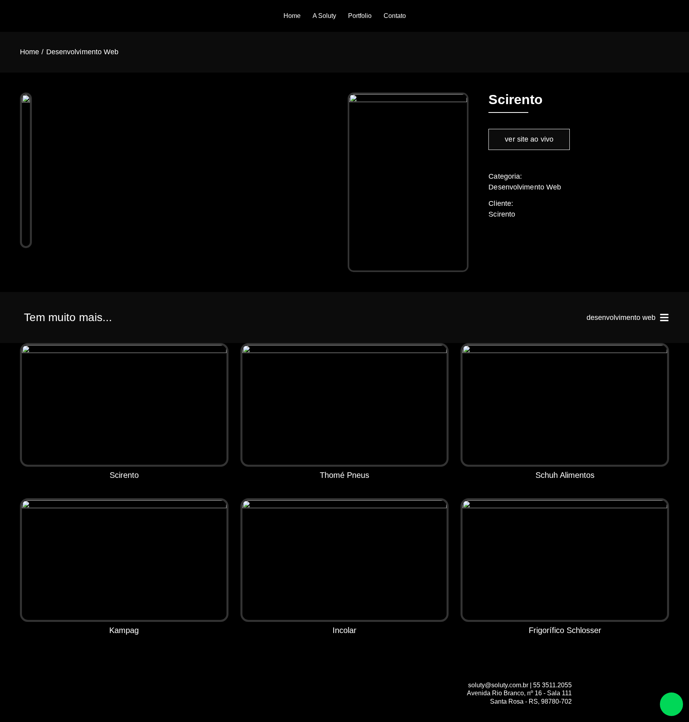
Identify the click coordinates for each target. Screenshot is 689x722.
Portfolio (360, 15)
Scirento (501, 214)
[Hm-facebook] (637, 16)
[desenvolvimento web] (664, 317)
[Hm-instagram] (670, 16)
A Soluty (324, 15)
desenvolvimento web (621, 318)
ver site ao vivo (529, 139)
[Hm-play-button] (654, 16)
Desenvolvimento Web (82, 52)
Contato (395, 15)
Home (292, 15)
